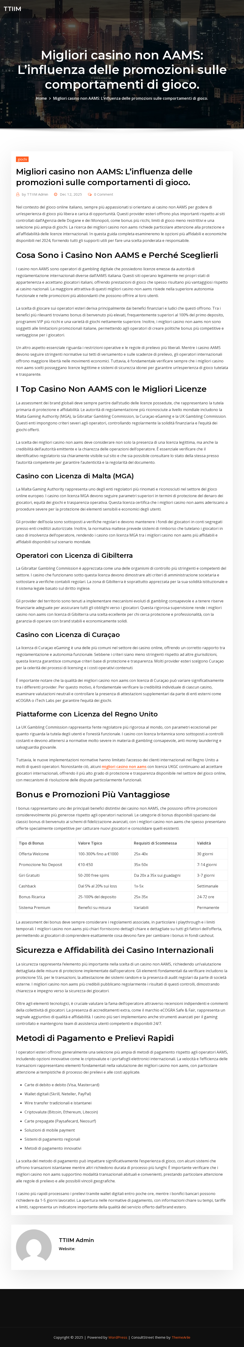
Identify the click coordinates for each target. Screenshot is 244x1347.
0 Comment (103, 194)
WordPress (117, 1337)
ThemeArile (181, 1337)
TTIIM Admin (35, 194)
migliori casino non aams (124, 766)
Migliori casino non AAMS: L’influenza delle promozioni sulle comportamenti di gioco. (130, 98)
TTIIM (12, 8)
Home (41, 98)
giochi (22, 159)
